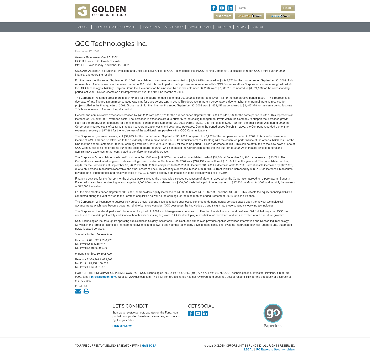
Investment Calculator (163, 27)
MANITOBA (149, 345)
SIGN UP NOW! (122, 326)
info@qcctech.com (103, 276)
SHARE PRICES (223, 16)
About (83, 27)
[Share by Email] (79, 292)
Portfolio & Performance (116, 27)
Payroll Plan (199, 27)
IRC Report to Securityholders (275, 349)
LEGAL (248, 349)
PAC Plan (223, 27)
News (241, 27)
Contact (258, 27)
